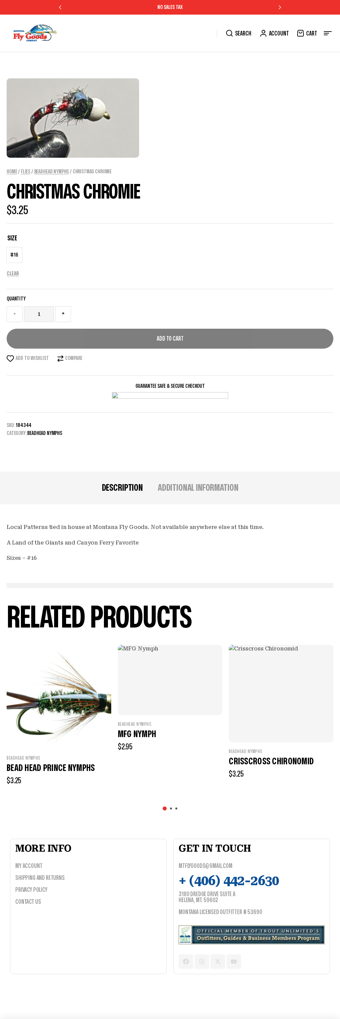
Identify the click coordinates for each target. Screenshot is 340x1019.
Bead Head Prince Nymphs (51, 768)
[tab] (122, 488)
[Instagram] (202, 961)
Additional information (198, 487)
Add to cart (170, 339)
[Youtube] (233, 961)
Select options (83, 797)
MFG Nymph (137, 734)
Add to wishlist (32, 358)
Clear (13, 273)
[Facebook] (186, 961)
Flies (25, 171)
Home (12, 171)
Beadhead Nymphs (51, 171)
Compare (73, 358)
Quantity (16, 298)
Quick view (59, 735)
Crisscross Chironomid (271, 761)
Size (12, 238)
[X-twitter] (218, 961)
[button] (60, 7)
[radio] (14, 255)
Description (122, 487)
